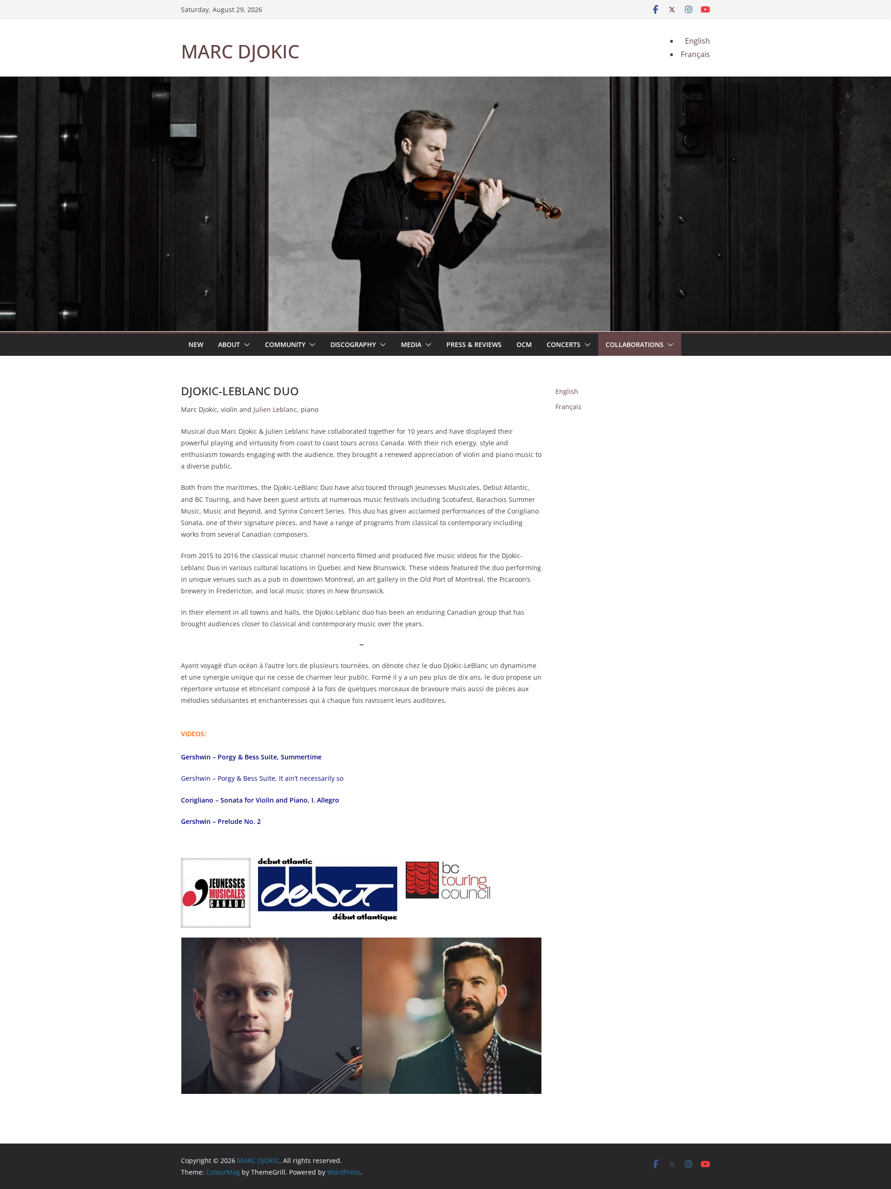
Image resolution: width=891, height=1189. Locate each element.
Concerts (564, 344)
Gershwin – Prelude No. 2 (221, 821)
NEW (195, 344)
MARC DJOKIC (240, 51)
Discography (353, 344)
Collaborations (635, 344)
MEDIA (411, 344)
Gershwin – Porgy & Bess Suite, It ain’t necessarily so (262, 778)
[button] (245, 344)
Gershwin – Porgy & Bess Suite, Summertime (251, 756)
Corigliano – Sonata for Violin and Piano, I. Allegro (260, 800)
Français (568, 406)
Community (285, 344)
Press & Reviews (474, 344)
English (566, 391)
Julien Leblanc (275, 409)
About (229, 344)
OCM (524, 344)
